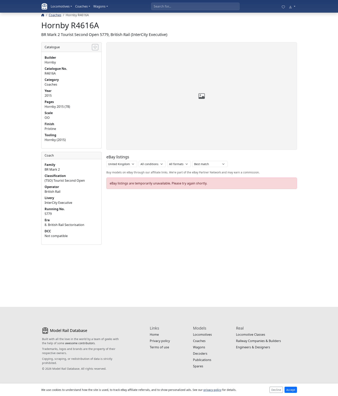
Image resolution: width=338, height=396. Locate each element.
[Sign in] (292, 6)
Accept (290, 390)
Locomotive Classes (250, 334)
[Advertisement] (71, 272)
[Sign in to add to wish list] (95, 47)
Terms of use (159, 347)
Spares (198, 366)
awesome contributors (80, 343)
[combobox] (195, 6)
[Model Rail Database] (44, 6)
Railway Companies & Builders (258, 341)
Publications (202, 360)
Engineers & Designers (253, 347)
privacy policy (212, 390)
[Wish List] (283, 6)
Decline (276, 390)
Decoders (200, 353)
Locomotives (60, 6)
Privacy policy (160, 341)
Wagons (99, 6)
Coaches (81, 6)
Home (154, 334)
